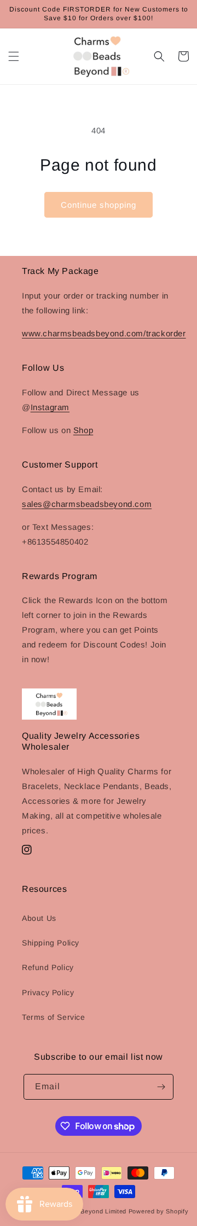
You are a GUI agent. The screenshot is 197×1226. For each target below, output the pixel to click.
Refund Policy (48, 967)
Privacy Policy (48, 992)
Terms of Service (53, 1017)
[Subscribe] (161, 1087)
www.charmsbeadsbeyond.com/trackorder (104, 333)
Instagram (50, 407)
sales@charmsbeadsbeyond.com (87, 504)
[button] (14, 56)
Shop (83, 430)
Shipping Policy (50, 942)
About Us (39, 918)
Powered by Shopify (159, 1211)
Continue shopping (98, 204)
